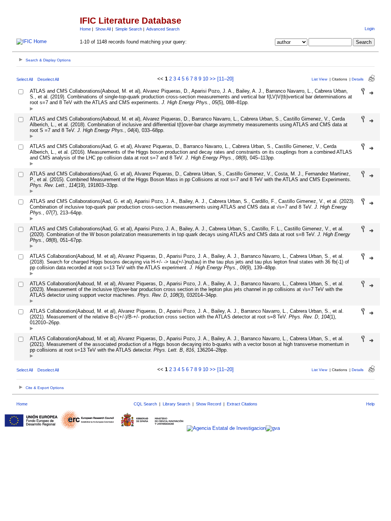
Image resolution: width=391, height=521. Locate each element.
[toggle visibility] (31, 109)
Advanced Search (162, 29)
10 (205, 79)
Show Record (208, 404)
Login (370, 28)
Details (358, 79)
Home (85, 29)
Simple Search (128, 29)
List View (319, 79)
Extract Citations (242, 404)
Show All (103, 29)
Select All (24, 79)
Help (370, 404)
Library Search (176, 404)
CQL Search (145, 404)
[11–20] (225, 79)
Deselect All (48, 79)
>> (213, 79)
